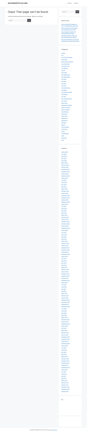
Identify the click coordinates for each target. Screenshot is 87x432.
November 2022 (65, 250)
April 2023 (64, 239)
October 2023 (64, 226)
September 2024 (65, 202)
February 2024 (65, 217)
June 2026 (64, 156)
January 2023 (64, 245)
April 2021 (63, 291)
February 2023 (65, 243)
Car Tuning (64, 101)
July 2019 (63, 328)
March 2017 (64, 380)
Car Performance (65, 88)
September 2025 (65, 176)
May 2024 (63, 210)
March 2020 (64, 317)
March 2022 (64, 267)
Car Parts (63, 85)
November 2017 (65, 363)
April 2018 (63, 354)
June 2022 (64, 260)
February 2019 (65, 332)
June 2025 (64, 182)
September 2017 (65, 367)
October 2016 (64, 391)
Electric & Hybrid (65, 107)
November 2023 (65, 223)
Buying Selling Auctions (67, 61)
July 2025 (63, 180)
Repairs (63, 125)
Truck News (64, 129)
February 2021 (65, 295)
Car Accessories (65, 64)
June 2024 (64, 208)
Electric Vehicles (65, 109)
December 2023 (65, 221)
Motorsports (64, 120)
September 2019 (65, 324)
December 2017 (65, 361)
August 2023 (64, 230)
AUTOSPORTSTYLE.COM (17, 3)
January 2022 (64, 271)
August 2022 (64, 256)
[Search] (29, 20)
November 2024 (65, 197)
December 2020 (65, 300)
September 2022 (65, 254)
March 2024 (64, 215)
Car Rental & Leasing (66, 92)
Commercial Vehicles (66, 105)
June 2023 (64, 234)
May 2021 (63, 289)
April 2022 (64, 265)
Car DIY (63, 70)
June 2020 (64, 311)
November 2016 (65, 389)
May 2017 (63, 376)
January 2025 (64, 193)
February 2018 (65, 358)
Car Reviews (64, 94)
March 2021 (64, 293)
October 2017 (64, 365)
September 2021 (65, 280)
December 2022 (65, 247)
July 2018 (63, 348)
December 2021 (65, 274)
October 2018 (64, 341)
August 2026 (64, 152)
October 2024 (64, 200)
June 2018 (64, 350)
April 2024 (64, 213)
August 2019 (64, 326)
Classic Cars (64, 103)
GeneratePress (53, 430)
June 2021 (64, 287)
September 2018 (65, 343)
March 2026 (64, 163)
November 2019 (65, 319)
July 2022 (63, 258)
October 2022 (64, 252)
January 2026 (64, 167)
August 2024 (64, 204)
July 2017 (63, 371)
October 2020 (64, 304)
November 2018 (65, 339)
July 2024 (63, 206)
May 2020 (63, 313)
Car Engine (64, 72)
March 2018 (64, 356)
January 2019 (64, 334)
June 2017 (64, 374)
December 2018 (65, 337)
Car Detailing (64, 68)
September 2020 (65, 306)
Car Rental (64, 90)
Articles (63, 53)
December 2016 (65, 387)
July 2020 (63, 308)
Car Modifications (65, 77)
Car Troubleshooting (66, 98)
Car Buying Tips (65, 66)
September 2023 (65, 228)
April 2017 (63, 378)
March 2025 (64, 189)
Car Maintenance (65, 74)
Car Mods (63, 79)
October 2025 (64, 173)
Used (62, 135)
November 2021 (65, 276)
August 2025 (64, 178)
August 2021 (64, 282)
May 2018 (63, 352)
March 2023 (64, 241)
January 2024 (64, 219)
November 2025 (65, 171)
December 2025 (65, 169)
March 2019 (64, 330)
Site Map (69, 3)
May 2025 (63, 184)
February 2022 (65, 269)
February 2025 (65, 191)
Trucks (63, 131)
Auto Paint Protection (66, 57)
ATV (62, 55)
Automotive (64, 59)
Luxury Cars (64, 116)
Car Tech (63, 96)
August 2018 (64, 345)
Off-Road (63, 122)
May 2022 (63, 263)
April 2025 (64, 186)
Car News (63, 81)
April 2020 (64, 315)
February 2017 (65, 382)
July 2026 (63, 154)
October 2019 (64, 321)
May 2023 (63, 237)
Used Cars (64, 138)
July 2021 (63, 284)
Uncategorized (65, 133)
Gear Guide (64, 114)
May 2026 (63, 158)
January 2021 (64, 297)
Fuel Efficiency (65, 111)
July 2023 (63, 232)
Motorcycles (64, 118)
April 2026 (64, 160)
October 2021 (64, 278)
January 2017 (64, 385)
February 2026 (65, 165)
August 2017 (64, 369)
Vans (62, 140)
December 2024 (65, 195)
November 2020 (65, 302)
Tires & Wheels (65, 127)
